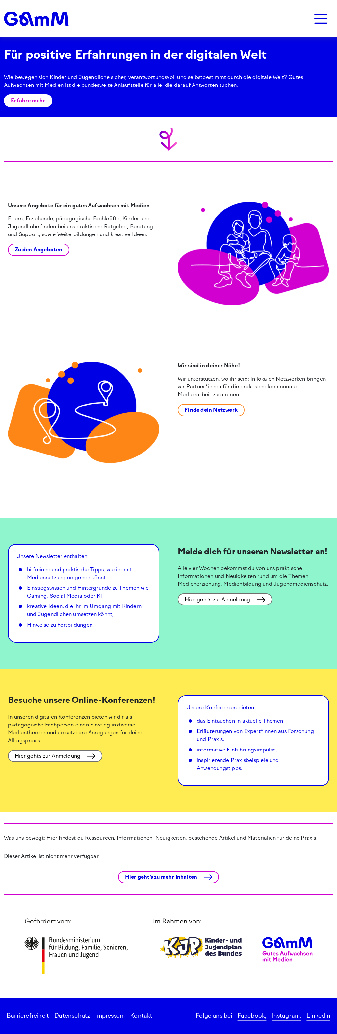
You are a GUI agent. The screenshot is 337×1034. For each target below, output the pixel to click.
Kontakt (141, 1015)
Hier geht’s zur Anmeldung (218, 599)
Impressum (110, 1015)
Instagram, (286, 1015)
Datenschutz (72, 1015)
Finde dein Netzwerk (211, 410)
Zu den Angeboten (38, 249)
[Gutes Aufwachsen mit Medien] (36, 19)
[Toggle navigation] (321, 18)
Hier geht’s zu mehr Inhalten (161, 877)
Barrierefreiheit (28, 1015)
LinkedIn (318, 1015)
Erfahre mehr (28, 100)
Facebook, (252, 1015)
